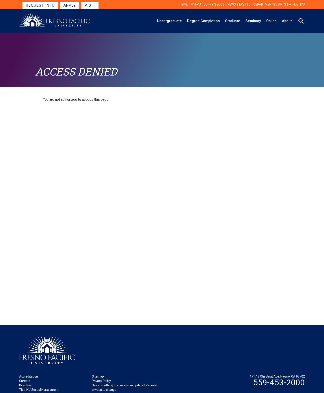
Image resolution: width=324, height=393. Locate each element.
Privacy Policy (101, 381)
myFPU (196, 4)
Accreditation (28, 376)
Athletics (297, 4)
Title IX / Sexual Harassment (39, 389)
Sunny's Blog (214, 4)
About (287, 21)
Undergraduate (169, 21)
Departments (264, 4)
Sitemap (98, 376)
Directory (25, 385)
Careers (24, 381)
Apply (69, 5)
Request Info (40, 5)
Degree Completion (203, 21)
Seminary (253, 21)
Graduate (232, 21)
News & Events (239, 4)
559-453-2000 (279, 382)
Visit (90, 5)
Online (271, 21)
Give (184, 4)
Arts (282, 4)
